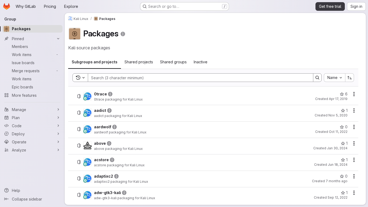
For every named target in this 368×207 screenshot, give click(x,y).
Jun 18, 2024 (338, 165)
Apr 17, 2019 (338, 99)
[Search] (317, 77)
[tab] (94, 62)
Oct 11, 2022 (338, 132)
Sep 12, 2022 (338, 197)
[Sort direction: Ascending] (349, 77)
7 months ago (337, 181)
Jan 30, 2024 (337, 148)
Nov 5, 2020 (338, 115)
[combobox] (334, 77)
